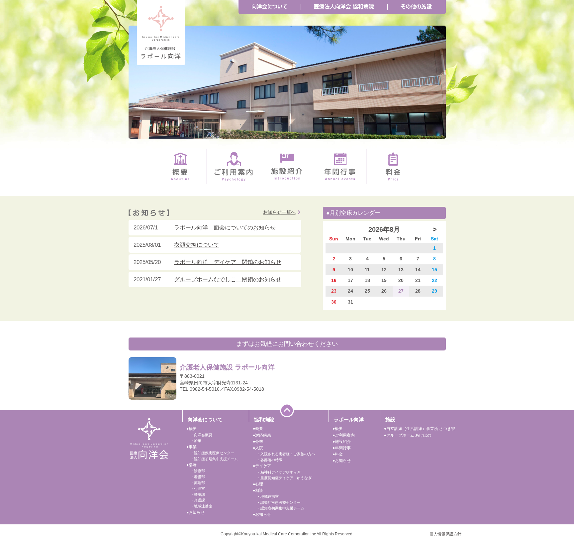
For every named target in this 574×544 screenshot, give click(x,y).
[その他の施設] (416, 7)
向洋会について (205, 419)
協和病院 (264, 419)
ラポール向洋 (349, 419)
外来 (259, 441)
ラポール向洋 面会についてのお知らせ (225, 227)
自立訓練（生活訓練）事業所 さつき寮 (420, 428)
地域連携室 (203, 506)
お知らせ (197, 512)
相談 (259, 490)
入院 (259, 448)
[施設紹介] (286, 166)
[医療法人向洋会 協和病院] (344, 7)
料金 (339, 454)
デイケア (263, 466)
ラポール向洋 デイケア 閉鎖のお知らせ (227, 262)
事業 (193, 447)
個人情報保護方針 (445, 534)
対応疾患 (263, 435)
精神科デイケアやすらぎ (280, 472)
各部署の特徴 (271, 460)
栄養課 (199, 494)
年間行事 (343, 448)
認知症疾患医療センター (214, 453)
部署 (193, 465)
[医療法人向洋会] (149, 438)
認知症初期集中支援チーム (216, 459)
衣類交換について (196, 245)
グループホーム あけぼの (408, 435)
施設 (390, 419)
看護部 (199, 477)
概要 (193, 428)
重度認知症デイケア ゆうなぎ (286, 478)
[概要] (180, 166)
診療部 (199, 471)
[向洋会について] (270, 7)
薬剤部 (199, 483)
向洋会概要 (203, 435)
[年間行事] (339, 166)
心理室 (199, 488)
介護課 (199, 500)
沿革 (197, 441)
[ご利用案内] (233, 166)
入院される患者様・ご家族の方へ (287, 454)
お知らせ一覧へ (279, 212)
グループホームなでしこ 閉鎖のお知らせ (227, 279)
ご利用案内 (345, 435)
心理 (259, 484)
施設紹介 (343, 441)
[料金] (393, 166)
